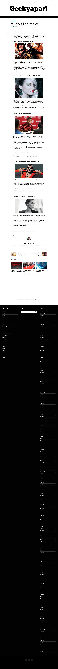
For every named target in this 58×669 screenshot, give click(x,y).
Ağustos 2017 (42, 548)
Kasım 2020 (42, 462)
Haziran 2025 (42, 341)
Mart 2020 (41, 480)
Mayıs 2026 (42, 317)
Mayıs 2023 (42, 396)
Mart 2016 (41, 585)
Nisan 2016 (42, 583)
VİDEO (4, 357)
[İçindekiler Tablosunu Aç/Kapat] (15, 31)
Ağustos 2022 (42, 416)
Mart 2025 (41, 348)
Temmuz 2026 (42, 313)
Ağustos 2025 (42, 337)
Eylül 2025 (41, 335)
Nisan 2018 (42, 530)
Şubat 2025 (42, 350)
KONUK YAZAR (5, 335)
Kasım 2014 (42, 620)
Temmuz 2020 (42, 471)
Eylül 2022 (41, 414)
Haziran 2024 (42, 368)
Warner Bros (14, 235)
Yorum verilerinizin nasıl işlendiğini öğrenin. (33, 299)
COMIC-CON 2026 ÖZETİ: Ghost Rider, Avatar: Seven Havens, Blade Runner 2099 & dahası (16, 271)
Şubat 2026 (42, 324)
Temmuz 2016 (42, 576)
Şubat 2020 (42, 482)
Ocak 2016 (41, 589)
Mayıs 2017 (42, 554)
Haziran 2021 (42, 447)
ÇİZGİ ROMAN (5, 311)
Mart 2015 (41, 611)
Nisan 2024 (42, 372)
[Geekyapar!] (29, 8)
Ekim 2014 (41, 622)
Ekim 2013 (41, 649)
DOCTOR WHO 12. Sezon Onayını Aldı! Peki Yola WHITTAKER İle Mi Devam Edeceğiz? (22, 254)
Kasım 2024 (42, 357)
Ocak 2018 (41, 537)
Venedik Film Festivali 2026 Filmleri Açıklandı (28, 271)
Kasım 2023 (42, 383)
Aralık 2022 (42, 407)
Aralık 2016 (42, 565)
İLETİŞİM (48, 16)
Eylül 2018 (41, 519)
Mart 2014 (41, 638)
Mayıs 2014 (42, 633)
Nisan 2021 (42, 451)
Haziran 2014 (42, 631)
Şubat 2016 (42, 587)
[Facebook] (8, 32)
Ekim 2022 (41, 412)
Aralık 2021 (42, 434)
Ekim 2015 (41, 596)
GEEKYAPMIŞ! (5, 328)
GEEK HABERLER (15, 16)
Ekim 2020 (41, 464)
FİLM (20, 16)
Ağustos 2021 (42, 442)
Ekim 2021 (41, 438)
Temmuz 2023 (42, 392)
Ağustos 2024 (42, 363)
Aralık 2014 (42, 618)
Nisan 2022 (42, 425)
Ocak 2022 (41, 431)
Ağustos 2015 (42, 600)
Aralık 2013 (42, 644)
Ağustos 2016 (42, 574)
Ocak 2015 (41, 616)
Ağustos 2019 (42, 495)
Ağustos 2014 (42, 627)
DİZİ (23, 16)
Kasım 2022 (42, 409)
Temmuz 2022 (42, 418)
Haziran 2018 (42, 526)
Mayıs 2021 (42, 449)
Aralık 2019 (42, 486)
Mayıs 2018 (42, 528)
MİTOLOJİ (4, 341)
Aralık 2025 (42, 328)
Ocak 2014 (41, 642)
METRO (4, 339)
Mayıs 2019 (42, 502)
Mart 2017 (41, 559)
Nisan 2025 (42, 346)
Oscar (17, 233)
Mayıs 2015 (42, 607)
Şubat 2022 (42, 429)
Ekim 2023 (41, 385)
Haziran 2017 (42, 552)
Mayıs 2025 (42, 344)
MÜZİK (4, 344)
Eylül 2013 (41, 651)
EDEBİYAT (37, 16)
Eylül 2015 (41, 598)
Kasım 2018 (42, 515)
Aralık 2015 (42, 592)
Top (29, 665)
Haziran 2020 (42, 473)
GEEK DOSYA (28, 16)
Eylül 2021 (41, 440)
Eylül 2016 (41, 572)
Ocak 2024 (41, 379)
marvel (13, 233)
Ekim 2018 (41, 517)
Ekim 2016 (41, 570)
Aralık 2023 (42, 381)
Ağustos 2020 (42, 469)
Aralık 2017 (42, 539)
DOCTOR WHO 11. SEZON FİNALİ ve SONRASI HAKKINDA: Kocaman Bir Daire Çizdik (35, 254)
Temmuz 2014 (42, 629)
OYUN (33, 16)
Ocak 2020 (41, 484)
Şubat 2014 (42, 640)
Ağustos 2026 (42, 311)
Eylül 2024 (41, 361)
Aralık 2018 (42, 513)
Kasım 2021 (42, 436)
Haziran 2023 (42, 394)
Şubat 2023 (42, 403)
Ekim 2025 (41, 333)
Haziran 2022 (42, 420)
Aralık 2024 (42, 355)
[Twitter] (8, 34)
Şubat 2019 (42, 508)
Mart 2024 (41, 374)
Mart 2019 (41, 506)
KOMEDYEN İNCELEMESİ (7, 333)
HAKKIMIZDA (9, 16)
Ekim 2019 (41, 491)
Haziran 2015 (42, 605)
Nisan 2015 (42, 609)
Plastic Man (23, 233)
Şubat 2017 (42, 561)
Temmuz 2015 (42, 603)
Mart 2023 (41, 401)
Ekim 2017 (41, 543)
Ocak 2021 (41, 458)
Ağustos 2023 (42, 390)
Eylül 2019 (41, 493)
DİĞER (4, 313)
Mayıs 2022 (42, 423)
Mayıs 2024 (42, 370)
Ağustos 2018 (42, 521)
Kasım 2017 (42, 541)
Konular (4, 337)
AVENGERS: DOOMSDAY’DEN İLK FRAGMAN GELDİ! (40, 271)
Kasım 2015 (42, 594)
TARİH (4, 352)
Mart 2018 (41, 532)
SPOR (4, 350)
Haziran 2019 (42, 499)
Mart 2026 (41, 322)
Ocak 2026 (41, 326)
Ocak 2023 (41, 405)
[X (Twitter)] (29, 660)
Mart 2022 (41, 427)
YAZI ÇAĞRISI (43, 16)
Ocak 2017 (41, 563)
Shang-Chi (28, 233)
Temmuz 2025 (42, 339)
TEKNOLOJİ (5, 355)
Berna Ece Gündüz (14, 26)
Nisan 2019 (42, 504)
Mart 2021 (41, 453)
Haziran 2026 (42, 315)
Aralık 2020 (42, 460)
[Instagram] (32, 660)
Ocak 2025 (41, 352)
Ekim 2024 (41, 359)
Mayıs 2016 (42, 581)
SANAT (4, 348)
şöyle (28, 136)
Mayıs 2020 (42, 475)
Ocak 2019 (41, 510)
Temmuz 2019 (42, 497)
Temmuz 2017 (42, 550)
